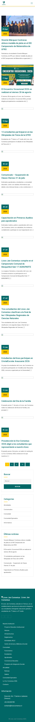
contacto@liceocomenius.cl (13, 706)
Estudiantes (8, 654)
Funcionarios (8, 651)
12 (22, 464)
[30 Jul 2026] (17, 161)
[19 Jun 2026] (17, 344)
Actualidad (6, 667)
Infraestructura (9, 634)
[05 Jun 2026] (17, 426)
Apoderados (8, 657)
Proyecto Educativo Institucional (14, 627)
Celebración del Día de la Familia (16, 401)
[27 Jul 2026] (17, 246)
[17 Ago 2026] (17, 75)
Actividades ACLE (9, 640)
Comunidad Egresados (11, 518)
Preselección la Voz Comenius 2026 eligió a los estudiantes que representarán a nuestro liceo (16, 444)
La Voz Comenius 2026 (10, 681)
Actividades (7, 505)
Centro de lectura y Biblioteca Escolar (15, 644)
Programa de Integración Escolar (14, 664)
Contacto (6, 684)
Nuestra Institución (8, 624)
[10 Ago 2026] (17, 118)
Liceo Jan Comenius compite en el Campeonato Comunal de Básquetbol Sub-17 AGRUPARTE (17, 264)
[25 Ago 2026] (17, 26)
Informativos (8, 523)
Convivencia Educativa (11, 661)
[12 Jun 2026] (17, 387)
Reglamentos (8, 637)
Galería (6, 674)
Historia (6, 630)
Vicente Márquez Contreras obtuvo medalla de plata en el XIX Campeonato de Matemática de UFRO (17, 542)
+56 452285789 (9, 702)
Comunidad (7, 514)
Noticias (7, 671)
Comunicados (8, 509)
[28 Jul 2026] (17, 203)
